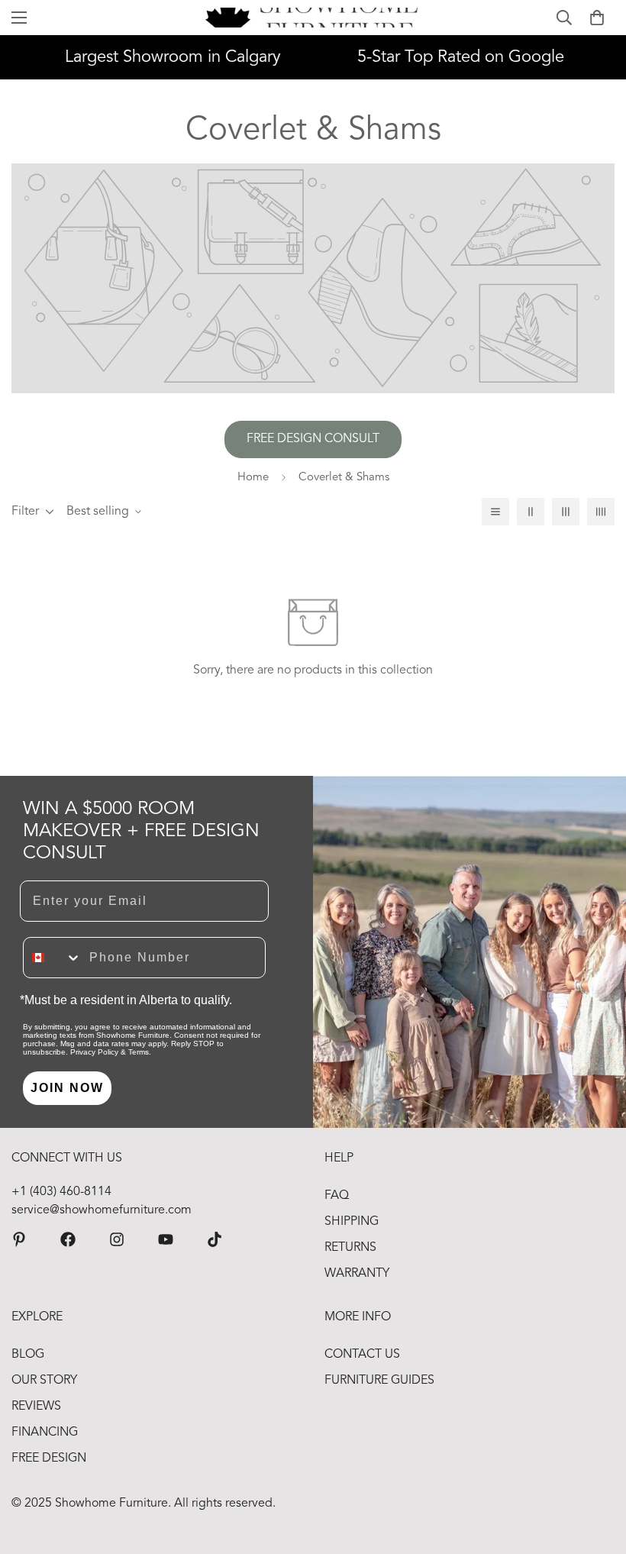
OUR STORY (44, 1381)
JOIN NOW (67, 1087)
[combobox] (53, 957)
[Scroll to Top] (596, 1470)
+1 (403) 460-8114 (61, 1192)
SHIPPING (351, 1222)
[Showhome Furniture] (313, 17)
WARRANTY (356, 1274)
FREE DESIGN (48, 1458)
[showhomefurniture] (19, 1239)
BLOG (27, 1355)
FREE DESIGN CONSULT (313, 439)
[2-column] (530, 511)
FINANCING (44, 1432)
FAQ (336, 1196)
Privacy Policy (94, 1052)
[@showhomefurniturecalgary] (214, 1239)
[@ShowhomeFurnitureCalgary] (165, 1239)
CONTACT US (362, 1355)
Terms (138, 1052)
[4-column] (601, 511)
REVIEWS (36, 1407)
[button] (597, 17)
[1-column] (495, 511)
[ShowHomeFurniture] (68, 1239)
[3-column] (565, 511)
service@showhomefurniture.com (101, 1210)
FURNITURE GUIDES (379, 1381)
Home (253, 477)
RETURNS (350, 1248)
